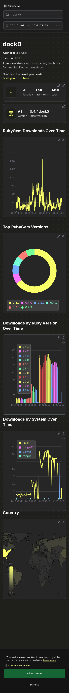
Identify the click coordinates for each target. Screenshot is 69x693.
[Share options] (58, 85)
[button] (34, 665)
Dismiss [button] (34, 684)
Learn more (49, 660)
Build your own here (16, 78)
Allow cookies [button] (34, 673)
